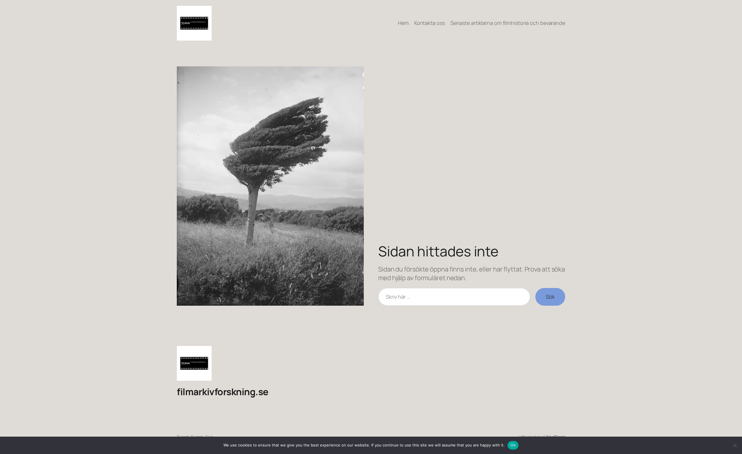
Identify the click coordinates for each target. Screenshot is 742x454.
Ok (513, 445)
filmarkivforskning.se (222, 391)
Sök (550, 296)
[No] (735, 445)
